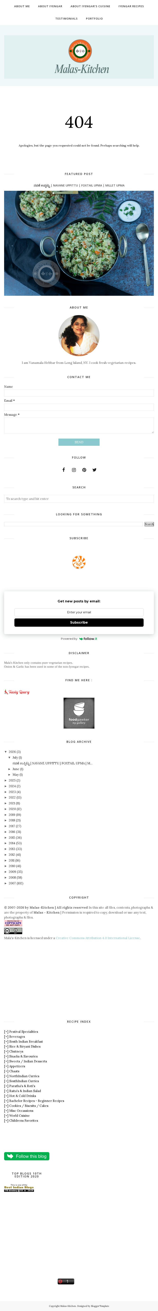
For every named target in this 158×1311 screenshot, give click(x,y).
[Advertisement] (38, 979)
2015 (12, 837)
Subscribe (79, 622)
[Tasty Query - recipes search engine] (17, 695)
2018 (12, 820)
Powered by (69, 638)
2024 (12, 786)
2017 (12, 826)
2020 (12, 809)
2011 (11, 860)
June (16, 769)
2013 (12, 849)
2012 (12, 855)
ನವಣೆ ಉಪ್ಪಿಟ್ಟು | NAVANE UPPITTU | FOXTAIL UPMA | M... (53, 763)
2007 (12, 883)
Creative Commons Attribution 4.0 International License (98, 938)
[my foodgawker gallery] (79, 727)
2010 (12, 866)
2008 (12, 877)
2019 (12, 815)
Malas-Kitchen (68, 1306)
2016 (12, 832)
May (16, 775)
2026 (12, 752)
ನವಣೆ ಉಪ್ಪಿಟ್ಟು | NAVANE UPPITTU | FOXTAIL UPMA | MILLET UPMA (79, 185)
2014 (12, 843)
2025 (12, 780)
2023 (12, 792)
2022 (12, 797)
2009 (12, 872)
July (15, 757)
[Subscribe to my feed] (79, 568)
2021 (12, 803)
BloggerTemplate (100, 1306)
